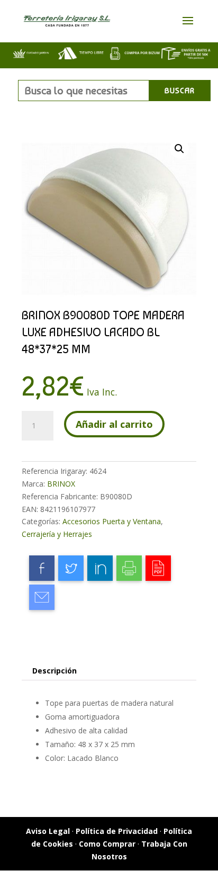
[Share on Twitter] (71, 568)
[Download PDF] (158, 568)
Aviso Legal (48, 831)
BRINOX (61, 484)
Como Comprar (107, 844)
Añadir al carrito (114, 424)
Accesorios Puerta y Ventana (111, 521)
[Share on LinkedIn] (100, 568)
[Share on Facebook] (41, 568)
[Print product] (129, 568)
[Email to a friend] (41, 597)
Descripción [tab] (54, 671)
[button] (179, 148)
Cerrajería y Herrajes (57, 534)
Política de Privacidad (117, 831)
